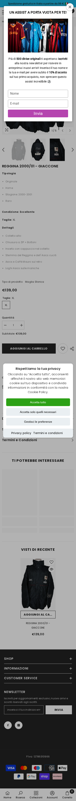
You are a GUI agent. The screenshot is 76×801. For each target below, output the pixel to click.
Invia (38, 113)
